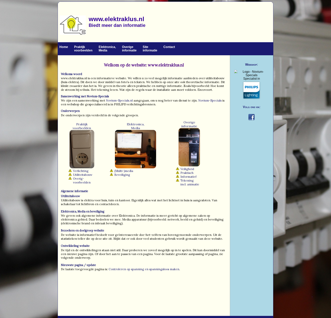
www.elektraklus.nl (116, 19)
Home (63, 47)
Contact (169, 47)
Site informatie (150, 48)
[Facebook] (251, 120)
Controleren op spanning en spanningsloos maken (143, 269)
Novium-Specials (98, 96)
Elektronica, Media (107, 48)
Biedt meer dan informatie (117, 25)
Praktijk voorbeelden (83, 48)
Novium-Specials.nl (119, 100)
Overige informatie (129, 48)
